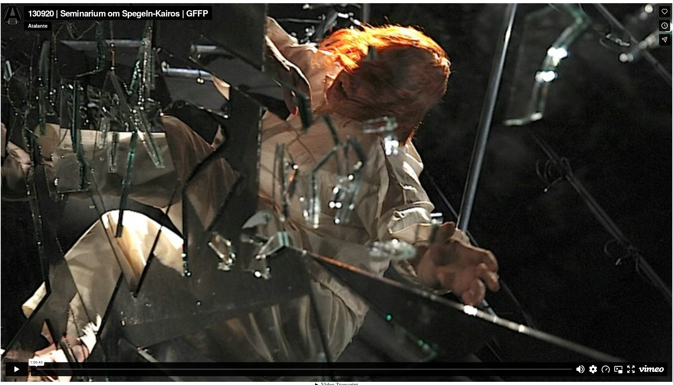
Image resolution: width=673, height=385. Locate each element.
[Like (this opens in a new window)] (664, 11)
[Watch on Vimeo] (651, 369)
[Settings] (593, 369)
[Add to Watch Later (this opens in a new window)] (664, 25)
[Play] (17, 369)
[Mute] (580, 369)
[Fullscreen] (631, 369)
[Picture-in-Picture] (618, 369)
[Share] (664, 39)
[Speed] (605, 369)
